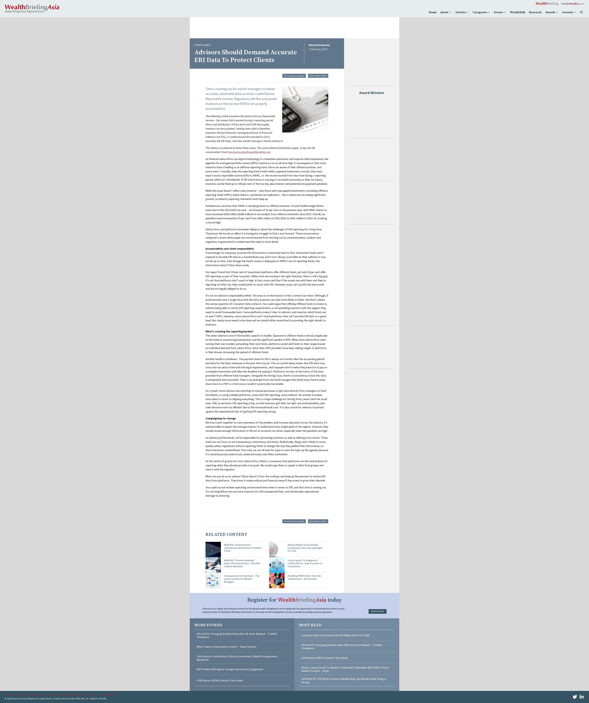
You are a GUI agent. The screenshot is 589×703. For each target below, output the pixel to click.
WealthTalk (517, 12)
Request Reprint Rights (318, 76)
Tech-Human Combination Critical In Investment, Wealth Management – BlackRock (238, 658)
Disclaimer (107, 694)
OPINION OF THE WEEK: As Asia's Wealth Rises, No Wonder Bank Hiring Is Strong (343, 680)
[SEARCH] (581, 12)
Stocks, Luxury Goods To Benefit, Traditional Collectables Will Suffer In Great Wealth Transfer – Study (345, 669)
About (444, 12)
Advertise (34, 694)
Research (535, 12)
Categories (480, 12)
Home (433, 12)
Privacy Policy (92, 694)
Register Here (377, 611)
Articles (460, 12)
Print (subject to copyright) (294, 76)
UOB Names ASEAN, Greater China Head (220, 680)
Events (499, 12)
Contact (21, 694)
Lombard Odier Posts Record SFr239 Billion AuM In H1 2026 (335, 635)
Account (568, 12)
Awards (550, 12)
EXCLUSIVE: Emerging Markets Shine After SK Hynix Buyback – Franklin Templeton (237, 635)
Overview (9, 694)
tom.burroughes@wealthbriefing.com (249, 152)
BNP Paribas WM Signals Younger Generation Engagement (230, 669)
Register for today (294, 600)
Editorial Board (50, 694)
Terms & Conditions (71, 694)
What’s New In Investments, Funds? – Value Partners (226, 646)
